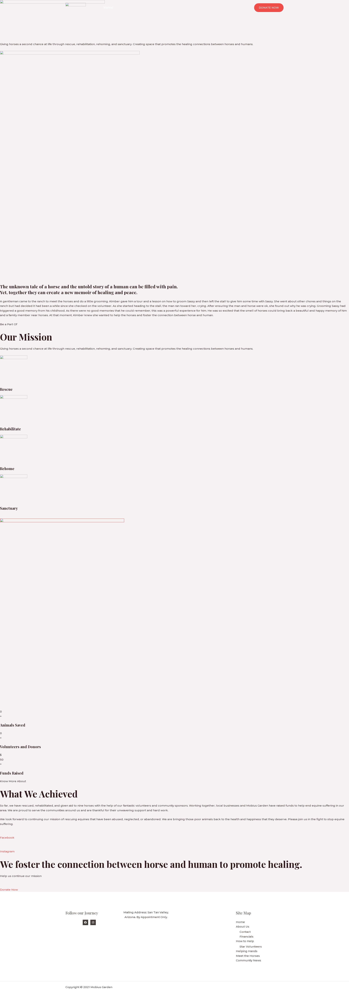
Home (108, 7)
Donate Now (9, 889)
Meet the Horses (205, 7)
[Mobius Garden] (75, 7)
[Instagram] (93, 922)
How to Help (149, 7)
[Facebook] (85, 922)
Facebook (7, 837)
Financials (246, 936)
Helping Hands (177, 7)
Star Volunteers (251, 946)
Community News (235, 7)
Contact (245, 932)
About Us (124, 7)
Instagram (7, 851)
